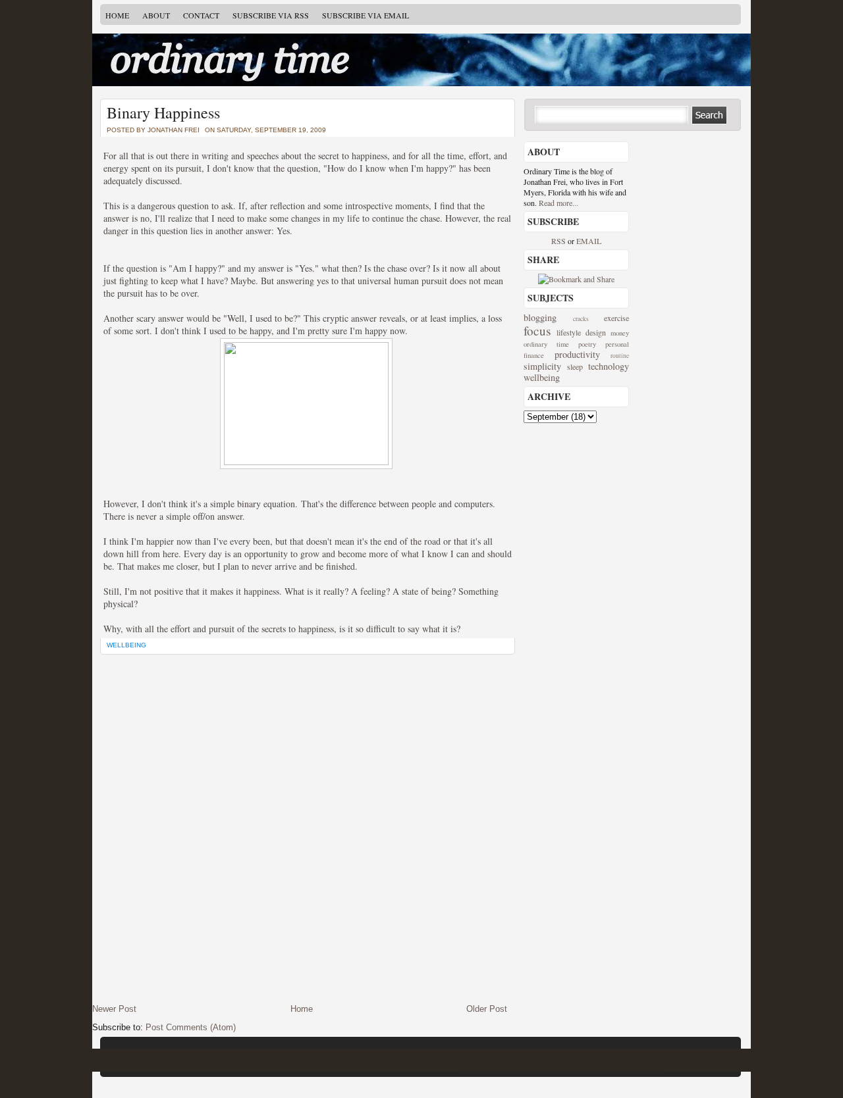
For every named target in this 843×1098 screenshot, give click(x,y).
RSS (559, 241)
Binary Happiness (163, 112)
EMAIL (588, 241)
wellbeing (126, 645)
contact (201, 15)
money (620, 332)
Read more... (558, 202)
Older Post (486, 1009)
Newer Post (114, 1009)
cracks (581, 318)
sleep (575, 366)
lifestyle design (581, 332)
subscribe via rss (270, 15)
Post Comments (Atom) (191, 1027)
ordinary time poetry (560, 344)
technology (608, 366)
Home (117, 15)
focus (537, 330)
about (156, 15)
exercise (616, 317)
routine (620, 355)
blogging (540, 317)
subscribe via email (365, 15)
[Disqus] (306, 828)
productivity (577, 354)
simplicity (542, 366)
